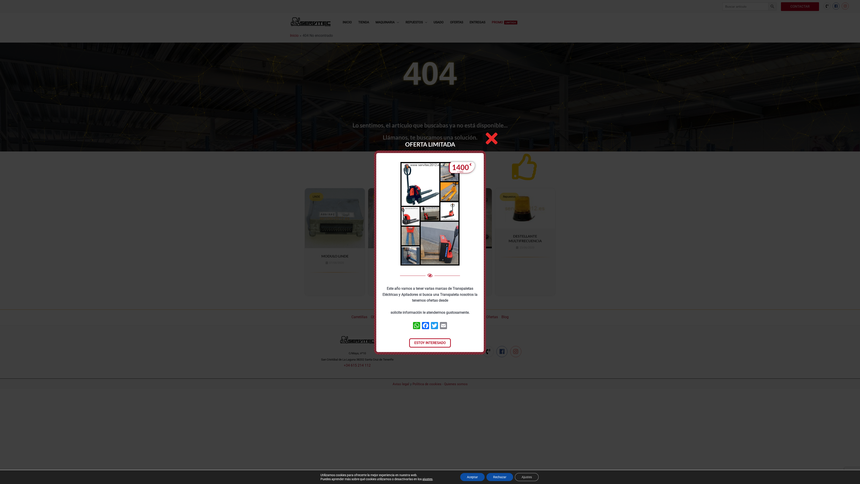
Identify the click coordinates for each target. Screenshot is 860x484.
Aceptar (472, 477)
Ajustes (527, 477)
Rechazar (499, 477)
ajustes (427, 479)
